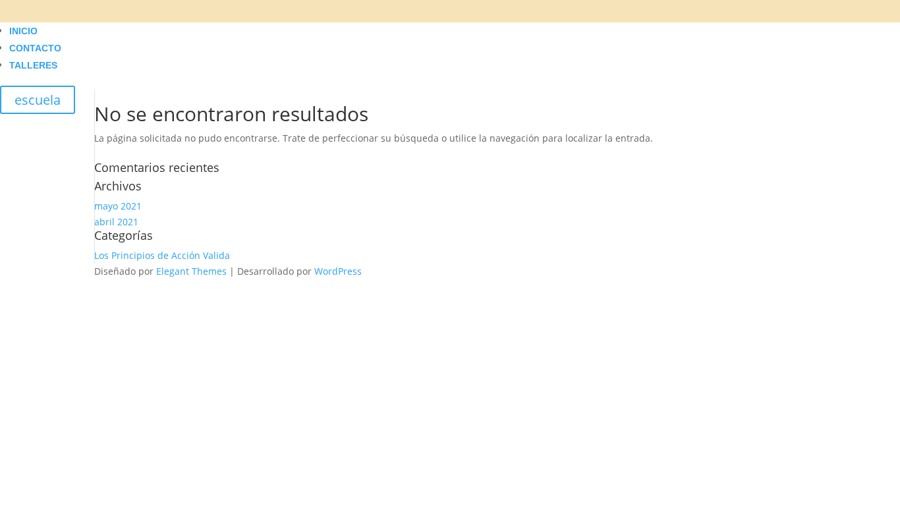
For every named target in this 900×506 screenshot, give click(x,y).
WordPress (338, 271)
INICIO (23, 31)
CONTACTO (35, 48)
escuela (37, 100)
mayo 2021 (118, 206)
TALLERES (33, 65)
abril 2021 (116, 221)
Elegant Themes (191, 271)
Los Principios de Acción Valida (162, 255)
